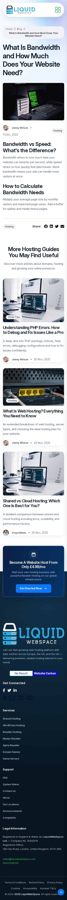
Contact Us (9, 790)
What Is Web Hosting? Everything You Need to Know (33, 413)
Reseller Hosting (12, 731)
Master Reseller (12, 738)
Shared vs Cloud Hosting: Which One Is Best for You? (31, 503)
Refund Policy (36, 882)
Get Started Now (31, 588)
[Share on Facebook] (46, 226)
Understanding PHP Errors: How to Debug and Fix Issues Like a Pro (33, 330)
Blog (19, 29)
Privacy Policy (55, 882)
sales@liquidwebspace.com (19, 858)
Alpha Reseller (11, 745)
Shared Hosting (11, 718)
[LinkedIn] (15, 690)
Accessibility (30, 888)
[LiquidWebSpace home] (20, 9)
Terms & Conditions (15, 882)
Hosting (57, 130)
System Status (11, 784)
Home (9, 29)
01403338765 (11, 862)
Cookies (15, 888)
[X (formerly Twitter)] (9, 690)
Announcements (12, 810)
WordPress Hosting (14, 725)
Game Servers (11, 758)
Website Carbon (45, 673)
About (6, 797)
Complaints (9, 817)
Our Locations (11, 804)
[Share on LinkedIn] (51, 226)
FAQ (5, 777)
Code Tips (14, 317)
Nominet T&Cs (48, 888)
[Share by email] (62, 226)
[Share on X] (57, 226)
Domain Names (11, 751)
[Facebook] (4, 690)
